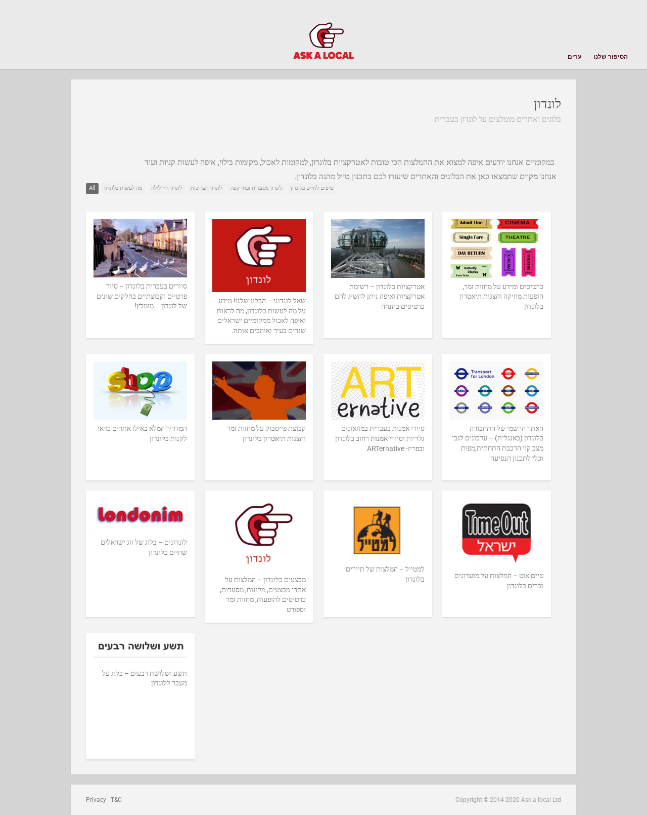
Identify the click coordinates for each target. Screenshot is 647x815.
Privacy (96, 799)
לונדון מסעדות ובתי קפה (256, 188)
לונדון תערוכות (206, 188)
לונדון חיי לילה (166, 188)
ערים (574, 55)
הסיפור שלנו (610, 56)
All (92, 188)
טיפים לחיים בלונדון (312, 188)
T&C (116, 799)
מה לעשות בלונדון (123, 188)
